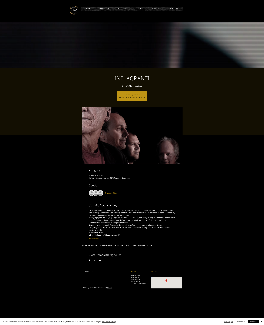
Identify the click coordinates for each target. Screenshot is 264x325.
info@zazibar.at (135, 279)
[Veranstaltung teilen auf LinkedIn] (100, 260)
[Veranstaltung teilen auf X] (95, 260)
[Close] (261, 321)
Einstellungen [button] (228, 322)
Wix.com (109, 288)
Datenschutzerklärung (109, 322)
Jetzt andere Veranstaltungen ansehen (132, 97)
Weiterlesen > (94, 238)
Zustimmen (253, 322)
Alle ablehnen (240, 322)
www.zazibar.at (135, 281)
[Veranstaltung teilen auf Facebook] (90, 260)
